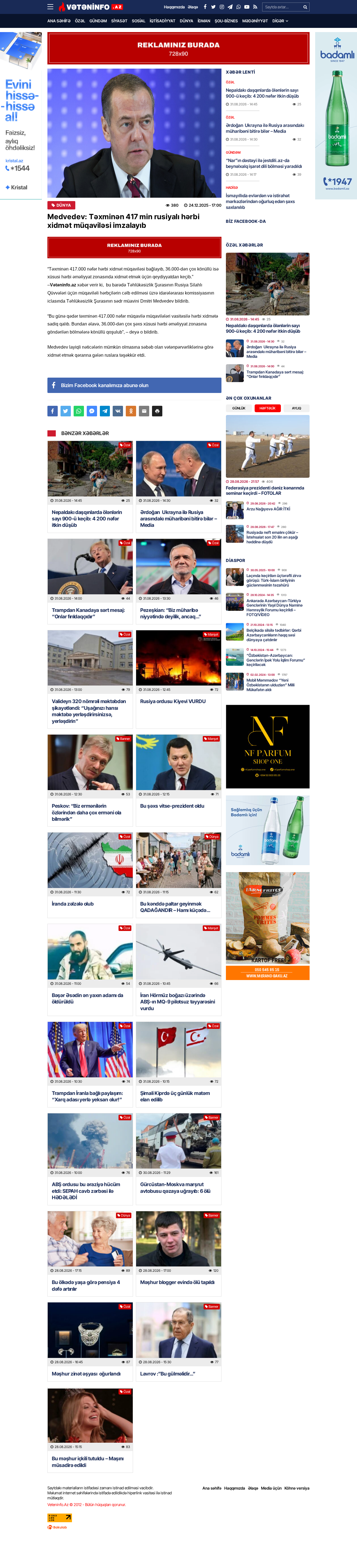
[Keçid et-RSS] (255, 7)
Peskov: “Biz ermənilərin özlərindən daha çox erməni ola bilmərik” (86, 812)
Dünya (186, 20)
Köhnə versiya (297, 1488)
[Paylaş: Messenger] (92, 411)
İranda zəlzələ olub (73, 904)
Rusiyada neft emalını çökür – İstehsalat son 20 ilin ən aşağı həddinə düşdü (272, 537)
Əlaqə (253, 1488)
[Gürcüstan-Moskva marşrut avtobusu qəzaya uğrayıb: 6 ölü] (178, 1145)
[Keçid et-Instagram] (222, 7)
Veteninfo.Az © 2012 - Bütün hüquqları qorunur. (86, 1504)
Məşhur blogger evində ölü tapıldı (177, 1282)
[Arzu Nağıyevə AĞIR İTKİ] (235, 510)
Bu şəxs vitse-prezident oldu (172, 806)
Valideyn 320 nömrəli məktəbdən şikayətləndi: (89, 711)
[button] (157, 411)
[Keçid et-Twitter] (213, 7)
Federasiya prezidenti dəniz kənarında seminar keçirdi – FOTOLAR (265, 490)
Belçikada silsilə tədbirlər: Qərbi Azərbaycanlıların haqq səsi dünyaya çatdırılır (274, 635)
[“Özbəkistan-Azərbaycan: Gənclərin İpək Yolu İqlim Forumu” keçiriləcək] (235, 657)
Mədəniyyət (255, 20)
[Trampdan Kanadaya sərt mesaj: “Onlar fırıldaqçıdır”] (90, 571)
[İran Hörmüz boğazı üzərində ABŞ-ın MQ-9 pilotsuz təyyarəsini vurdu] (178, 956)
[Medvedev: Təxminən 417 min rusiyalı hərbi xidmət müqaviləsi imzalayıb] (134, 133)
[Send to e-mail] (144, 411)
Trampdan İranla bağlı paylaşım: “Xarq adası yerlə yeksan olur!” (87, 1096)
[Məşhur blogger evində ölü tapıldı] (178, 1243)
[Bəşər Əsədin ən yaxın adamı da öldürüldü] (90, 956)
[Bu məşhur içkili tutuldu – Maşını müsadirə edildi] (90, 1419)
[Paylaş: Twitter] (66, 411)
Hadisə (232, 187)
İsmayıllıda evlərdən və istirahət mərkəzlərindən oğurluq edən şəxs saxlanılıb (260, 201)
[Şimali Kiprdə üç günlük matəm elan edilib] (178, 1054)
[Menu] (53, 7)
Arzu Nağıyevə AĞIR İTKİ (268, 508)
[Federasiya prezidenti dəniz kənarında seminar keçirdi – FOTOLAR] (268, 446)
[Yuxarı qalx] (341, 1526)
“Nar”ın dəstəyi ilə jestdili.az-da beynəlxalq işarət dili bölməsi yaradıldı (264, 163)
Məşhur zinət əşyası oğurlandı (86, 1374)
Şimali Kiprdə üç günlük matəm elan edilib (175, 1096)
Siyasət (119, 20)
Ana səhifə (59, 20)
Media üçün (271, 1488)
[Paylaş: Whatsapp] (79, 411)
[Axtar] (305, 7)
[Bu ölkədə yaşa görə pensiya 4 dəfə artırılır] (90, 1243)
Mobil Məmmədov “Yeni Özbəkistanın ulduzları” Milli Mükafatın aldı (271, 685)
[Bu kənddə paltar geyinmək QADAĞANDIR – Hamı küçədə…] (178, 864)
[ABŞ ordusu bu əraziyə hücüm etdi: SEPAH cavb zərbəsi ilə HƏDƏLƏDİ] (90, 1145)
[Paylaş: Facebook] (52, 411)
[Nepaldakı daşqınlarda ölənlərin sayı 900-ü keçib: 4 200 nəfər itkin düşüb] (90, 473)
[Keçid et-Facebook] (205, 7)
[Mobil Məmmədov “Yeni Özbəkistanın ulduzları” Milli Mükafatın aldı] (235, 682)
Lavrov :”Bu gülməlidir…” (168, 1374)
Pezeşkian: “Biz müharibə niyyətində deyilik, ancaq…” (170, 613)
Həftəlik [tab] (268, 408)
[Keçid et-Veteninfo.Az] (91, 7)
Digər (278, 20)
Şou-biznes (226, 20)
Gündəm (98, 20)
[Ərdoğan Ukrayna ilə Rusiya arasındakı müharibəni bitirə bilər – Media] (178, 473)
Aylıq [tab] (296, 408)
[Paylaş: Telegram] (105, 411)
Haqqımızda (234, 1488)
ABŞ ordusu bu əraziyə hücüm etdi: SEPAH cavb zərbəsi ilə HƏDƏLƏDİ (86, 1190)
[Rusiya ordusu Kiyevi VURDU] (178, 662)
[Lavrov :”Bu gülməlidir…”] (178, 1334)
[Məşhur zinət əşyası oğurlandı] (90, 1334)
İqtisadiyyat (162, 20)
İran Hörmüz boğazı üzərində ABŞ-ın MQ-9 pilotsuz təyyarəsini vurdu (177, 1001)
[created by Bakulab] (178, 1527)
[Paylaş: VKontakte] (118, 411)
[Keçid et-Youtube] (247, 7)
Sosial (138, 20)
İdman (204, 20)
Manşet (213, 634)
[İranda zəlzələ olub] (90, 864)
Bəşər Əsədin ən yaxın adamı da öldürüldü (87, 998)
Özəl (80, 20)
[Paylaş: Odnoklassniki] (131, 411)
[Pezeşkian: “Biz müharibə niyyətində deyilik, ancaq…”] (178, 571)
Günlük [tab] (238, 408)
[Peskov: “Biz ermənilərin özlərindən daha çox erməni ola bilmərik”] (90, 766)
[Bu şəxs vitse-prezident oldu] (178, 766)
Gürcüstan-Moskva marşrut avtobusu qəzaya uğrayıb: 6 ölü (175, 1187)
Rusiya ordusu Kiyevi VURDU (173, 701)
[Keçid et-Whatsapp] (238, 7)
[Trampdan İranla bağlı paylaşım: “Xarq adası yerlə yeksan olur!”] (90, 1054)
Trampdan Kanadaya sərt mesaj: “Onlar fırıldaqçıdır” (88, 613)
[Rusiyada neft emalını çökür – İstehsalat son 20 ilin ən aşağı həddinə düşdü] (235, 534)
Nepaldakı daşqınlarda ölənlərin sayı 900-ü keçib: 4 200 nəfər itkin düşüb (87, 518)
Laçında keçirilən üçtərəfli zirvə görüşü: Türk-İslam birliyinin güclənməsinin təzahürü (274, 580)
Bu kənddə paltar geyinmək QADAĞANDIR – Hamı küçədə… (175, 907)
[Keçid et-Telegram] (230, 7)
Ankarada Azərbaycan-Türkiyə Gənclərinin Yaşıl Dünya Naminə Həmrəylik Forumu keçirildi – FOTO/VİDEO (275, 607)
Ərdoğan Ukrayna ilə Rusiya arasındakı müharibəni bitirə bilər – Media (178, 518)
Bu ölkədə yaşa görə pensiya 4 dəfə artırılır (86, 1285)
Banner (125, 739)
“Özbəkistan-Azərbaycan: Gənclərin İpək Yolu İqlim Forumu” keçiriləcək (276, 660)
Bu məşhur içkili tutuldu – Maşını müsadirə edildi (88, 1462)
